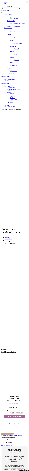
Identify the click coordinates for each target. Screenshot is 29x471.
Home (2, 109)
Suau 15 (12, 93)
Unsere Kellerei (8, 14)
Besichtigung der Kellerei (13, 89)
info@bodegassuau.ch (6, 445)
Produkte (7, 237)
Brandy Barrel (8, 238)
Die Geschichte (11, 87)
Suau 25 (12, 95)
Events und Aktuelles (9, 79)
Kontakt (5, 2)
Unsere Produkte (8, 28)
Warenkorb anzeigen (14, 423)
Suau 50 (12, 96)
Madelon (12, 98)
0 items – (6, 6)
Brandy (9, 92)
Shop (5, 3)
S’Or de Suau (13, 99)
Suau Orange (10, 103)
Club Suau (6, 80)
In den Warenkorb (14, 416)
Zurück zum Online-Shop (7, 434)
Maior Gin (9, 101)
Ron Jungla (10, 102)
